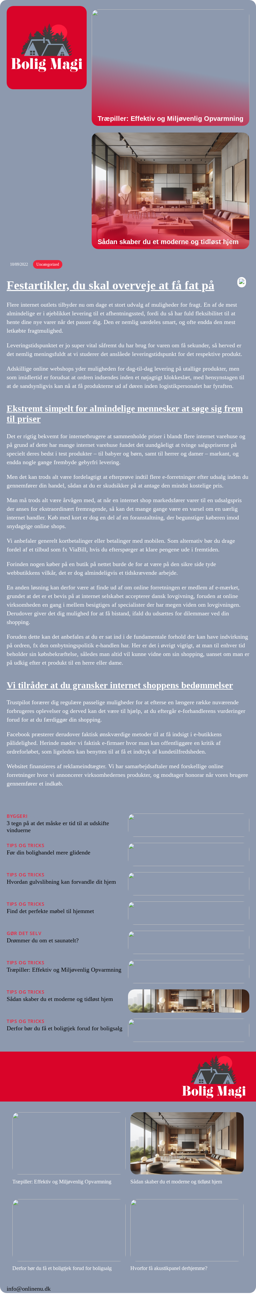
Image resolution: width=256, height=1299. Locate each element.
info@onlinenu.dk (29, 1288)
